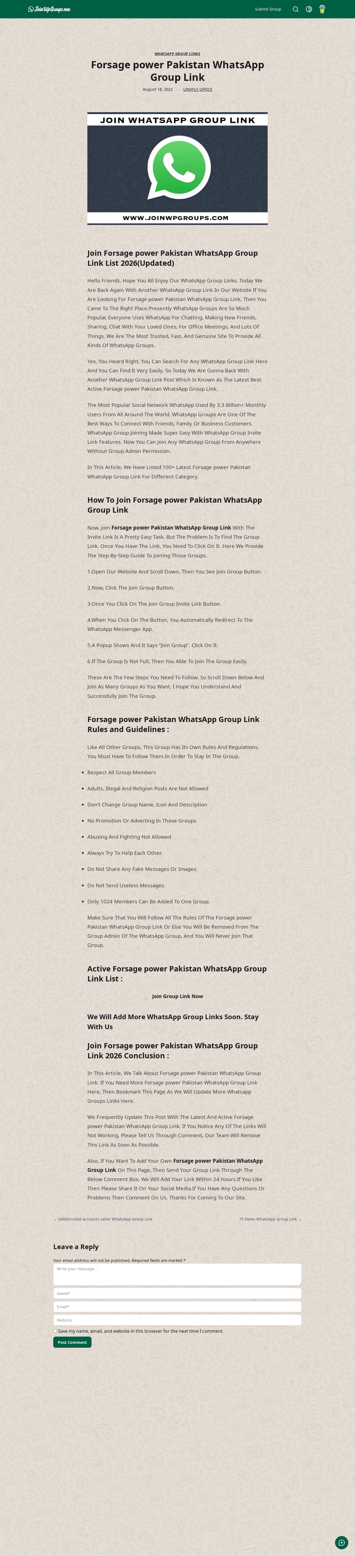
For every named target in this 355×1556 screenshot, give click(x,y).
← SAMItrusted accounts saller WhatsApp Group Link (102, 1219)
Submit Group (268, 9)
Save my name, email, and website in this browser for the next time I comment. (141, 1331)
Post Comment (72, 1342)
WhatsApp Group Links (178, 54)
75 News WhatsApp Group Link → (270, 1219)
